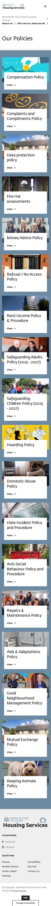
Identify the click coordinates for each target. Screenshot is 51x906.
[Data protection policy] (25, 147)
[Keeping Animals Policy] (25, 773)
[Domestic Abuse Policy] (25, 473)
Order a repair (9, 871)
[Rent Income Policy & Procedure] (25, 308)
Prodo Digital (19, 891)
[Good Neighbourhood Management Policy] (25, 685)
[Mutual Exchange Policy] (25, 732)
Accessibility (34, 862)
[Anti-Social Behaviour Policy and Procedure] (25, 556)
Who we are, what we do (31, 24)
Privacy (6, 862)
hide (26, 898)
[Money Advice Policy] (25, 230)
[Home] (13, 6)
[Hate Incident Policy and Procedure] (25, 515)
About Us (7, 24)
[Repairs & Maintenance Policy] (25, 602)
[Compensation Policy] (25, 69)
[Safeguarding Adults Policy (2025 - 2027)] (25, 349)
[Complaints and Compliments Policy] (25, 106)
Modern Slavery (10, 867)
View (9, 85)
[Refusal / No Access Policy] (25, 266)
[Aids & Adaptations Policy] (25, 644)
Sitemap (6, 876)
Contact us (33, 871)
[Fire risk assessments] (25, 188)
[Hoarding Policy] (25, 437)
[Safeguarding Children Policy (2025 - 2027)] (25, 390)
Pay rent (32, 867)
